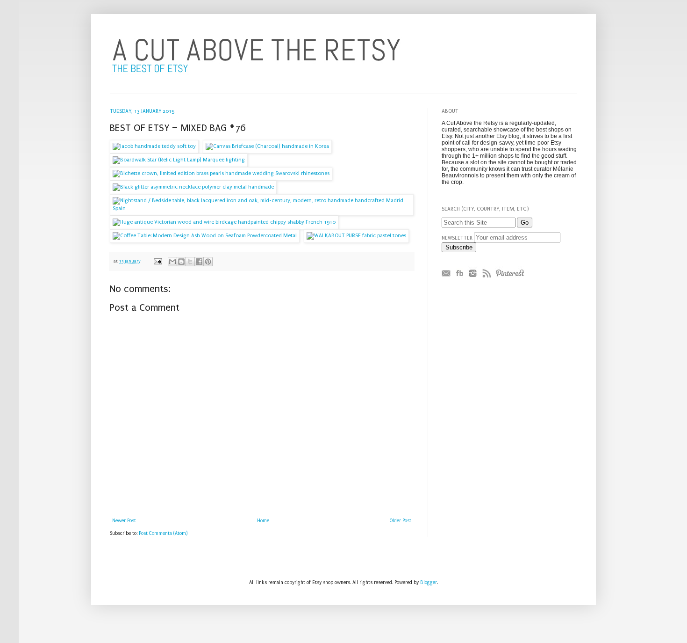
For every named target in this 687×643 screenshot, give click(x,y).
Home (263, 521)
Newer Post (124, 521)
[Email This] (172, 261)
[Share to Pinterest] (208, 261)
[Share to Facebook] (199, 261)
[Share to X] (190, 261)
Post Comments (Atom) (163, 533)
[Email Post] (157, 260)
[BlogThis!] (181, 261)
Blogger (428, 582)
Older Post (400, 521)
